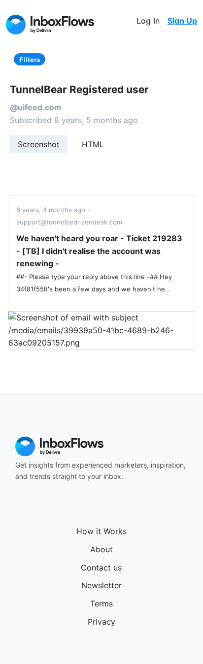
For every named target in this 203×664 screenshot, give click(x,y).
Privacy (101, 622)
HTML (93, 144)
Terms (101, 603)
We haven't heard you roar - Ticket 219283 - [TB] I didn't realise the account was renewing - (99, 250)
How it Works (101, 531)
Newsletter (101, 585)
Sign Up (182, 21)
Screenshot (39, 144)
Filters (29, 59)
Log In (148, 21)
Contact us (101, 567)
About (101, 549)
